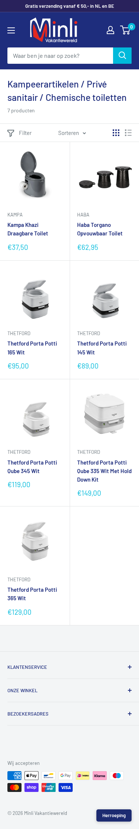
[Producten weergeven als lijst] (128, 132)
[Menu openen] (11, 30)
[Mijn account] (110, 30)
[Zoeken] (122, 55)
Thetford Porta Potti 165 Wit (32, 347)
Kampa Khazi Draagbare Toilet (27, 229)
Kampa (15, 215)
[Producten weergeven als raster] (116, 132)
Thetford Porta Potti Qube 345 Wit (32, 466)
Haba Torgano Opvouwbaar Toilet (100, 229)
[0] (125, 30)
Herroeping (114, 815)
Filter (25, 132)
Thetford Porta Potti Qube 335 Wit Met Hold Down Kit (104, 471)
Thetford (18, 333)
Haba (83, 215)
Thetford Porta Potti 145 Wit (102, 347)
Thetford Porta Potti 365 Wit (32, 593)
